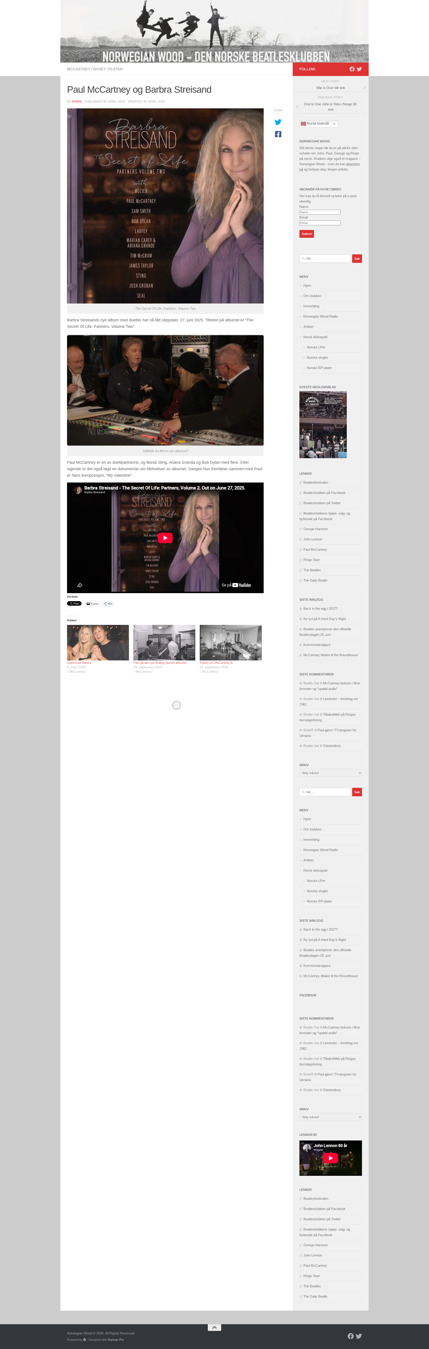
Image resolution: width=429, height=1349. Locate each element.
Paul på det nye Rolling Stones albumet (160, 662)
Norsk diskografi (315, 337)
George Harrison (315, 529)
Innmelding (311, 306)
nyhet (99, 69)
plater (115, 69)
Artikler (308, 327)
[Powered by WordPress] (84, 1339)
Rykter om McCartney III (216, 662)
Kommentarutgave (316, 645)
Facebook (307, 995)
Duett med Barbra (79, 662)
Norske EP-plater (319, 368)
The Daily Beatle (315, 580)
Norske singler (317, 357)
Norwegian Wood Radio (320, 316)
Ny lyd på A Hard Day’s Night (324, 619)
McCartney (78, 69)
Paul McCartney (315, 549)
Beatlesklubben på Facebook (324, 493)
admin (77, 101)
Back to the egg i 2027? (320, 608)
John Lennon (312, 539)
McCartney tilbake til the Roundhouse (330, 655)
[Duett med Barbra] (98, 642)
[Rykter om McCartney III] (231, 642)
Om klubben (312, 296)
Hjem (307, 285)
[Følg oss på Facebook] (352, 69)
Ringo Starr (311, 560)
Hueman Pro (116, 1339)
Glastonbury (332, 746)
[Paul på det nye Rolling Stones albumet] (164, 642)
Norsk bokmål (317, 123)
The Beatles (312, 570)
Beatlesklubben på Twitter (322, 503)
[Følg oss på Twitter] (359, 69)
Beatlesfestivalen (315, 482)
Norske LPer (316, 347)
